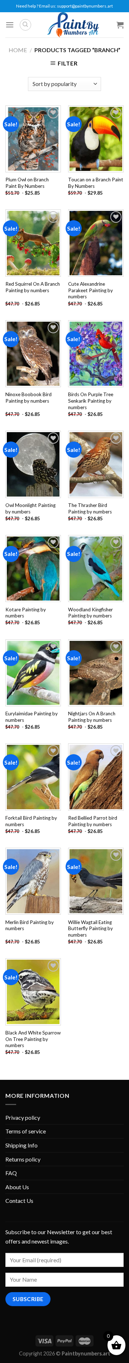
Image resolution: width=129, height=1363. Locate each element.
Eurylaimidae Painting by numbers (31, 717)
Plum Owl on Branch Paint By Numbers (27, 183)
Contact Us (19, 1200)
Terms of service (25, 1131)
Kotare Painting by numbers (25, 613)
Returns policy (22, 1159)
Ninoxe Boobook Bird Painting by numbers (28, 397)
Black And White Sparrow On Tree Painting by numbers (33, 1039)
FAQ (11, 1172)
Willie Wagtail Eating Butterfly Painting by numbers (90, 928)
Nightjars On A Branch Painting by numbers (91, 717)
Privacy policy (22, 1117)
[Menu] (9, 24)
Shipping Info (21, 1145)
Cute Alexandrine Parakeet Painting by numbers (90, 290)
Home (18, 49)
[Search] (25, 25)
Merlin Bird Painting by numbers (29, 925)
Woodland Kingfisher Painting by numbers (90, 613)
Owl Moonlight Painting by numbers (30, 508)
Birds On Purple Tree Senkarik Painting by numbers (90, 400)
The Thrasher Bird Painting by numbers (90, 508)
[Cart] (120, 25)
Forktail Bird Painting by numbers (31, 821)
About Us (17, 1186)
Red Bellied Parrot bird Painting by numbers (92, 821)
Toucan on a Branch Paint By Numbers (95, 183)
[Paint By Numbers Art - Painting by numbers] (73, 24)
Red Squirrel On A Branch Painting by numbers (32, 287)
